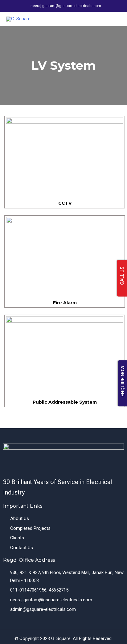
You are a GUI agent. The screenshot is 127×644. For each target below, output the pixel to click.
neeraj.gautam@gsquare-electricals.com (66, 6)
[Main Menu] (115, 19)
